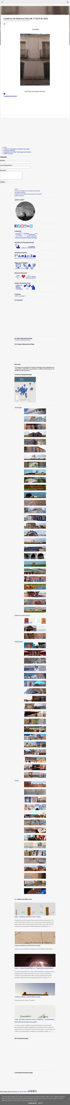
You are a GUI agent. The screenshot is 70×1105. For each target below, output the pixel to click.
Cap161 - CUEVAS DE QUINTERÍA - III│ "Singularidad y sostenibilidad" (34, 968)
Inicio (5, 147)
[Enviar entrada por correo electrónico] (4, 94)
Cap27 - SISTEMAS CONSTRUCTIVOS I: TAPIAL (28, 917)
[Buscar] (7, 2)
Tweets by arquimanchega (22, 340)
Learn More (32, 1103)
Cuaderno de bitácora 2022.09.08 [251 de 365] (27, 997)
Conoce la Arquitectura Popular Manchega (16, 149)
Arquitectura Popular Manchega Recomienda (17, 152)
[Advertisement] (35, 132)
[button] (4, 24)
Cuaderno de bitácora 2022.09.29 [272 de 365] (27, 945)
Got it (40, 1103)
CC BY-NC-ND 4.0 (23, 1091)
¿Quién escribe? (8, 153)
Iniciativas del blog (9, 150)
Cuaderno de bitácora (10, 96)
